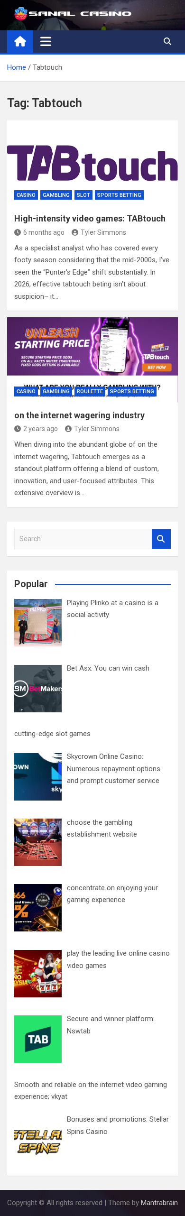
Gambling (56, 195)
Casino (26, 195)
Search (161, 539)
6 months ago (44, 232)
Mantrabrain (159, 1202)
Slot (83, 195)
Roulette (90, 391)
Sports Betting (119, 195)
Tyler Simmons (103, 232)
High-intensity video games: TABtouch (90, 218)
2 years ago (40, 429)
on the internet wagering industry (79, 415)
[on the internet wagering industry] (92, 360)
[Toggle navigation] (45, 41)
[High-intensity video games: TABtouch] (92, 163)
